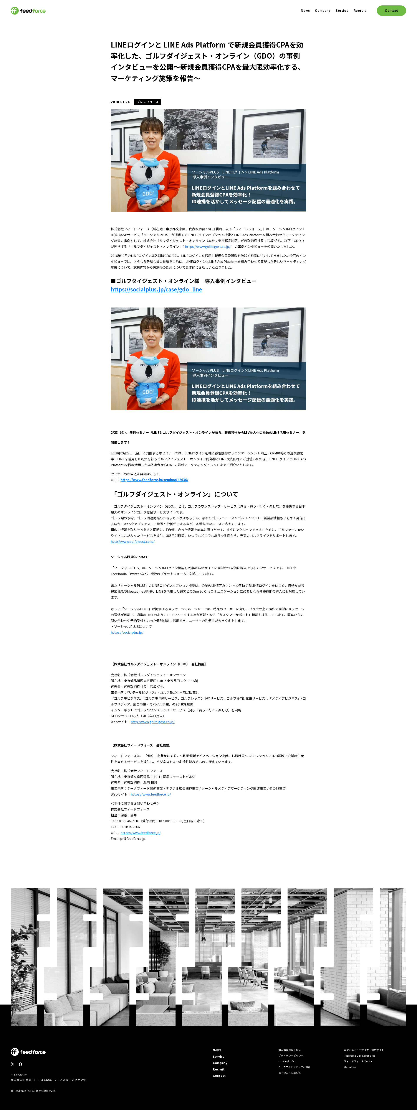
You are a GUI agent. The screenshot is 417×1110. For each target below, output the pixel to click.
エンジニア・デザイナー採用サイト (364, 1049)
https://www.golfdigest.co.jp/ (207, 246)
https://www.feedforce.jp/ (151, 794)
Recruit (360, 11)
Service (342, 11)
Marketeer (350, 1067)
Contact (219, 1076)
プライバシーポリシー (291, 1055)
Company (323, 11)
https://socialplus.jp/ (127, 632)
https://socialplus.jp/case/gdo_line (156, 289)
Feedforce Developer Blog (359, 1055)
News (305, 11)
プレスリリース (148, 102)
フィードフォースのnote (358, 1061)
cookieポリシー (287, 1061)
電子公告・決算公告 (289, 1072)
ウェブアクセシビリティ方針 (294, 1067)
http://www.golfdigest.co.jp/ (133, 541)
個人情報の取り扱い (289, 1049)
